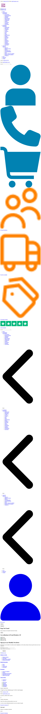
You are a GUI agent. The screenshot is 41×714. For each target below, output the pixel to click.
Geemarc (6, 41)
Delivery (6, 49)
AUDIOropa (7, 20)
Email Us (2, 626)
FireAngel (6, 422)
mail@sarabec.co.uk (15, 1)
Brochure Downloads (6, 660)
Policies (4, 672)
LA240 (6, 30)
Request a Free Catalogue (9, 54)
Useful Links (5, 666)
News (4, 56)
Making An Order (8, 48)
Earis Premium (7, 35)
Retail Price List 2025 (6, 674)
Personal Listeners (8, 15)
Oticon (6, 34)
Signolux (6, 39)
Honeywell (6, 28)
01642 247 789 (6, 1)
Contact (4, 58)
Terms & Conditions (6, 671)
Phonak (6, 36)
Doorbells (6, 17)
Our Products (5, 12)
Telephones (7, 16)
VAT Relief (4, 658)
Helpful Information (4, 662)
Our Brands (5, 25)
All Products (7, 24)
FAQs (4, 665)
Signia (6, 423)
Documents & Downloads (7, 673)
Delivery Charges (5, 657)
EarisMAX (6, 421)
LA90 (6, 32)
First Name (2, 647)
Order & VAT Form (6, 675)
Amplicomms (7, 27)
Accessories (7, 22)
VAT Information (7, 50)
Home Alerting (7, 18)
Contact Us (6, 55)
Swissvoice (6, 44)
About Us (4, 45)
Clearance (6, 23)
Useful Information (8, 51)
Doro (5, 33)
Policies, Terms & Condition (9, 53)
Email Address (2, 648)
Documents (2, 669)
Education (4, 57)
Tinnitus (6, 21)
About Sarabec (3, 677)
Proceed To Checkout (4, 713)
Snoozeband (7, 40)
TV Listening (7, 14)
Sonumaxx (6, 42)
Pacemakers (5, 667)
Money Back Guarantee (7, 659)
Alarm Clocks (7, 19)
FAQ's (6, 52)
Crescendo (6, 31)
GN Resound (7, 43)
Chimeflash (7, 29)
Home (4, 11)
